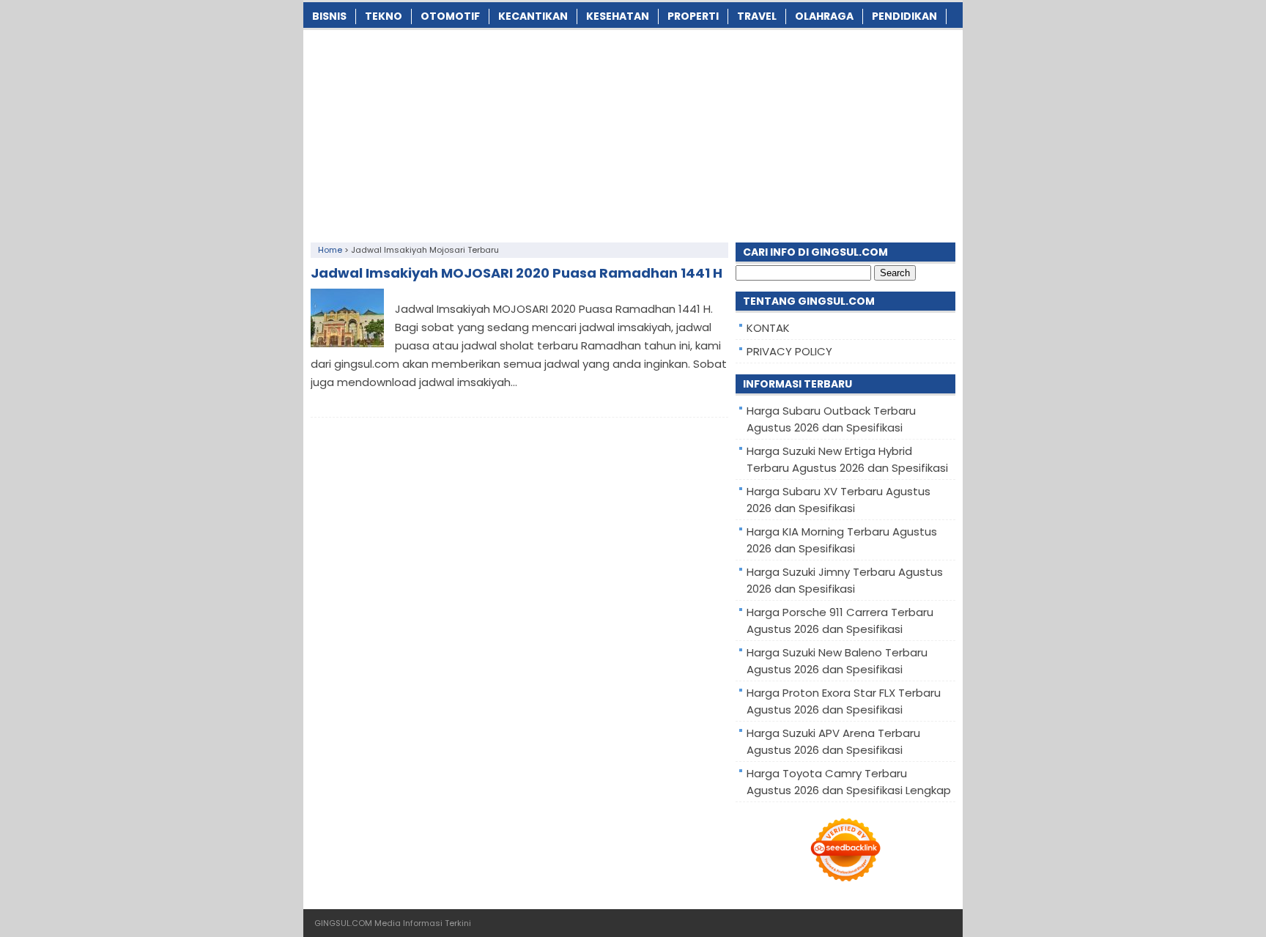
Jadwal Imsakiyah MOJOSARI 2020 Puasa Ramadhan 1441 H (516, 273)
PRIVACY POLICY (789, 351)
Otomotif (450, 16)
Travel (757, 16)
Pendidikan (904, 16)
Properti (693, 16)
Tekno (383, 16)
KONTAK (768, 328)
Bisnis (329, 16)
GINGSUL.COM (343, 923)
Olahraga (824, 16)
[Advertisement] (633, 132)
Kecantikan (533, 16)
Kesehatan (617, 16)
